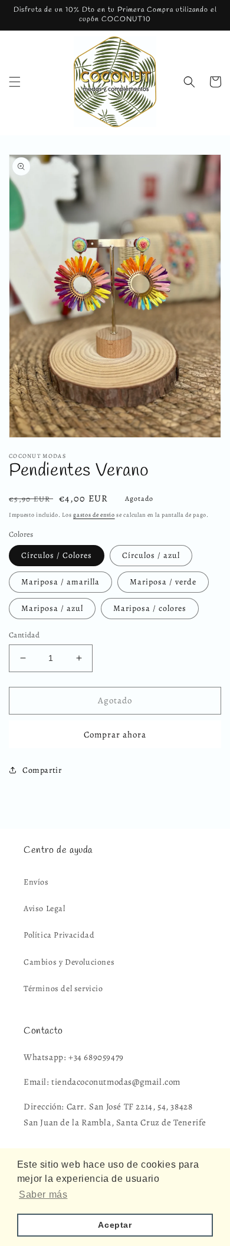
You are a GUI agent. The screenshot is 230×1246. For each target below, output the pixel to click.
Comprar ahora (115, 734)
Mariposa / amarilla (60, 581)
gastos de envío (94, 515)
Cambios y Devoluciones (69, 962)
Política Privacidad (59, 935)
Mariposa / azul (52, 608)
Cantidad (24, 635)
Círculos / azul (151, 555)
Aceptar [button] (115, 1225)
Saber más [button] (43, 1194)
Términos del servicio (63, 988)
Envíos (36, 882)
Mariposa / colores (149, 608)
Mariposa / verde (163, 581)
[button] (15, 82)
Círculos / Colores (56, 555)
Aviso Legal (44, 908)
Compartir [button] (41, 770)
